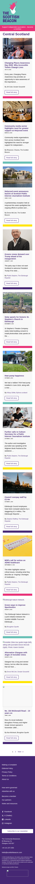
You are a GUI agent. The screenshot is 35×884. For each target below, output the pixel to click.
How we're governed (9, 788)
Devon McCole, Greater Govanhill (18, 671)
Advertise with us (8, 791)
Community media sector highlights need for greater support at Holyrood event (16, 128)
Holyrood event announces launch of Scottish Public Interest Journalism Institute (17, 193)
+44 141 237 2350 (8, 848)
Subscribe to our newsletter (17, 831)
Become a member (9, 796)
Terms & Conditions (9, 776)
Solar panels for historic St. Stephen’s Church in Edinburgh (17, 319)
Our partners (6, 800)
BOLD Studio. (14, 867)
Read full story (11, 92)
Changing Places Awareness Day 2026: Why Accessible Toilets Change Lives (17, 65)
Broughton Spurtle (13, 627)
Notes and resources (9, 804)
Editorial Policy (7, 768)
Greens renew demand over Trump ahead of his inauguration (17, 256)
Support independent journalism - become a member (17, 28)
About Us (5, 779)
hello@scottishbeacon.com (12, 852)
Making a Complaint (9, 765)
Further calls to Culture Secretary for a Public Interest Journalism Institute (17, 434)
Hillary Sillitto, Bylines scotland (17, 392)
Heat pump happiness (14, 376)
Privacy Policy (7, 772)
